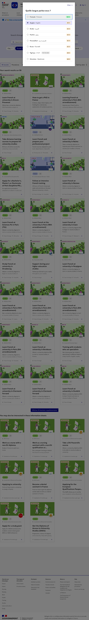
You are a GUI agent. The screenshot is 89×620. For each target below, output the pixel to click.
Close (69, 5)
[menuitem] (49, 17)
